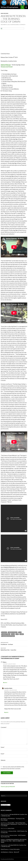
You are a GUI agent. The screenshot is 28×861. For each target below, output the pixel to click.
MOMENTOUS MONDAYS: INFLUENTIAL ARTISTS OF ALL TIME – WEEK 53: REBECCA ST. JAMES (14, 841)
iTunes (10, 66)
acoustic (4, 632)
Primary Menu (26, 7)
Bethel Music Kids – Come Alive (8, 649)
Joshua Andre (11, 828)
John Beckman (4, 852)
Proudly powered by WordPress (7, 859)
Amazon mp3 (4, 66)
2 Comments (22, 24)
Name (3, 747)
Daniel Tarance (4, 849)
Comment (4, 727)
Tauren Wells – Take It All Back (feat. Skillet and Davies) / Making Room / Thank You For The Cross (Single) (14, 824)
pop (17, 634)
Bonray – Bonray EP (14, 852)
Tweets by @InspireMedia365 (8, 786)
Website (3, 760)
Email (2, 753)
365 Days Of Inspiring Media (9, 7)
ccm (20, 632)
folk (13, 634)
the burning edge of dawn (8, 636)
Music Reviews (4, 13)
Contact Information (15, 849)
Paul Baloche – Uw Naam (7, 643)
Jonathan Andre (14, 24)
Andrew (3, 839)
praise (21, 634)
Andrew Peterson (6, 64)
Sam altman (3, 818)
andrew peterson (13, 632)
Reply (6, 682)
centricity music (6, 634)
